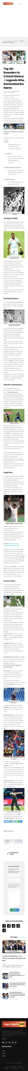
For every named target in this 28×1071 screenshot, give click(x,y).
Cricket (16, 41)
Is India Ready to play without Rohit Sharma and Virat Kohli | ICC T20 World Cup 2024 (17, 995)
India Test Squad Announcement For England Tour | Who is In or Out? (17, 975)
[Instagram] (12, 1042)
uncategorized (10, 831)
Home (4, 41)
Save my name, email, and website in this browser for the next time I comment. (13, 886)
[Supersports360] (8, 3)
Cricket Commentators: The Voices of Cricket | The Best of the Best (13, 958)
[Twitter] (9, 1042)
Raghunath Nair (16, 91)
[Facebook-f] (6, 1042)
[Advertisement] (14, 22)
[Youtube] (3, 1042)
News (10, 41)
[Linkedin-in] (15, 1042)
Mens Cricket (11, 92)
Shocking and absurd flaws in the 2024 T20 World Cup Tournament (17, 984)
